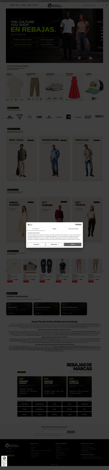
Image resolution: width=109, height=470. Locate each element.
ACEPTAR (72, 244)
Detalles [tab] (54, 228)
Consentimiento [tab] (35, 228)
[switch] (4, 465)
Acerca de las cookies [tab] (73, 228)
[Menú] (6, 456)
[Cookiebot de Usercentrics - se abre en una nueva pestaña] (75, 225)
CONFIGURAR (54, 244)
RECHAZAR (36, 244)
